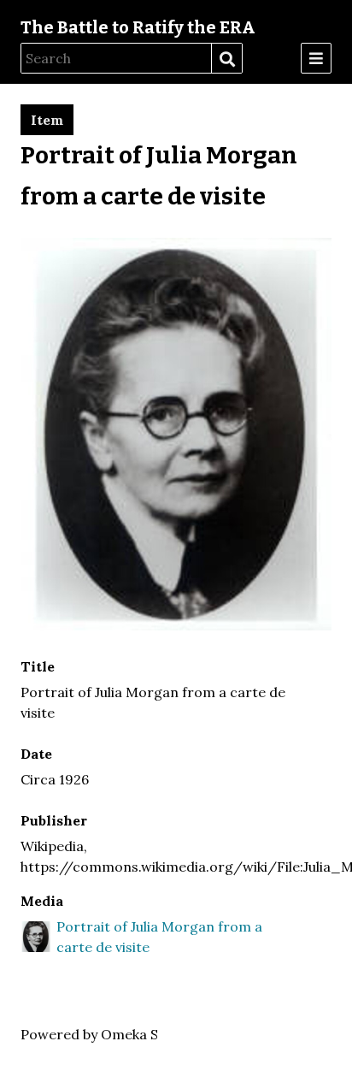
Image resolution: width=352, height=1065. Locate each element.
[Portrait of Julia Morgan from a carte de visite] (176, 625)
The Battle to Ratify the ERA (138, 27)
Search (226, 59)
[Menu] (316, 58)
